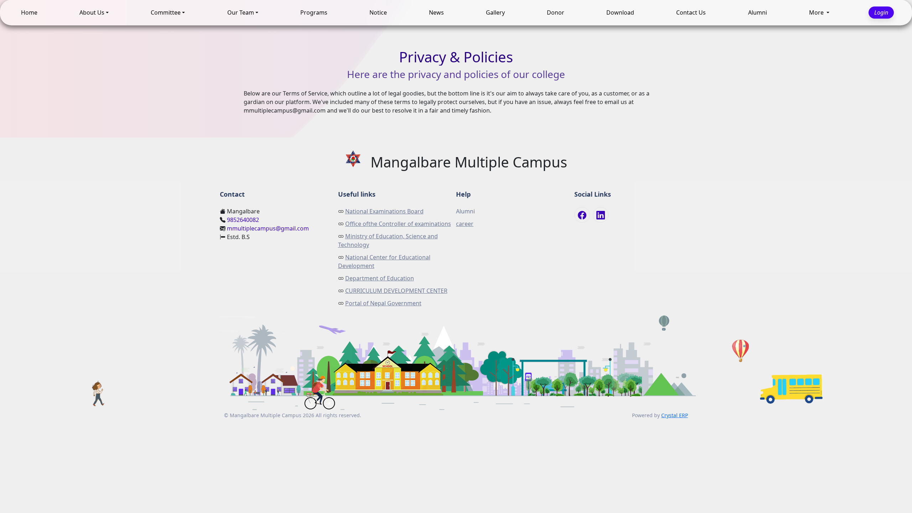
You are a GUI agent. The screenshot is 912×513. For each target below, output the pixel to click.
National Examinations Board (384, 211)
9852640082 (243, 220)
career (464, 224)
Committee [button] (166, 12)
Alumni (757, 12)
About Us (91, 12)
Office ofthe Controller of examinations (398, 224)
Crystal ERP (674, 415)
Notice (378, 12)
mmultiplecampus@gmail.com (268, 228)
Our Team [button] (240, 12)
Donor (555, 12)
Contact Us (691, 12)
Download (620, 12)
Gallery (495, 12)
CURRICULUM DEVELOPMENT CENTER (396, 291)
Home (29, 12)
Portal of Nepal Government (383, 303)
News (436, 12)
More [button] (817, 12)
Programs (313, 12)
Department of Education (379, 278)
